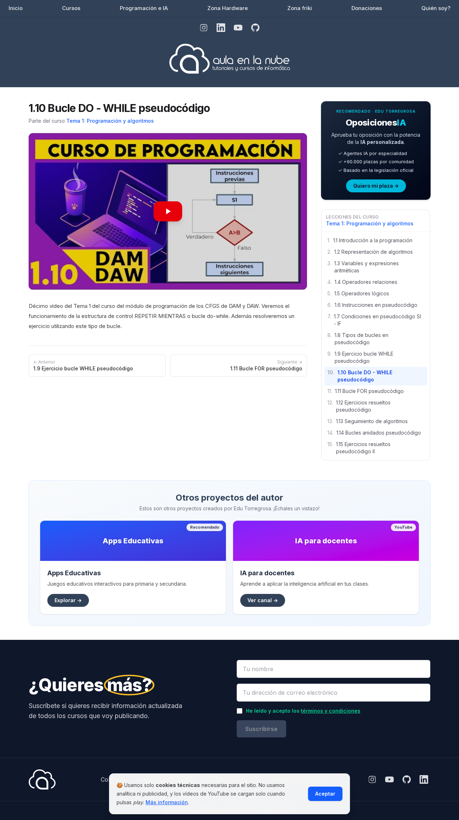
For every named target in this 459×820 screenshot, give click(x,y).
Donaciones (366, 8)
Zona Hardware (227, 8)
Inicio (16, 8)
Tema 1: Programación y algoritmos (110, 121)
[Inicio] (229, 58)
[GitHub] (255, 27)
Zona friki (299, 8)
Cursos (71, 8)
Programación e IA (144, 8)
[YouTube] (238, 27)
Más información (167, 802)
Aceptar (325, 794)
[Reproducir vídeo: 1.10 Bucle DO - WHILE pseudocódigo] (168, 211)
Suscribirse (261, 728)
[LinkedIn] (220, 27)
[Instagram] (203, 27)
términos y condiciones (330, 711)
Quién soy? (435, 8)
